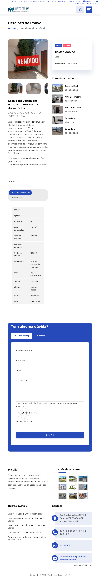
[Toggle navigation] (89, 9)
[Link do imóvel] (63, 479)
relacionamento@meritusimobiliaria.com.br (29, 1)
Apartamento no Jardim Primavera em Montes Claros (27, 538)
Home (12, 28)
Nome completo (24, 351)
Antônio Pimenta (73, 97)
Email (18, 370)
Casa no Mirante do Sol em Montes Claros (25, 519)
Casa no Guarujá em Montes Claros (25, 514)
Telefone (20, 360)
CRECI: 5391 (89, 1)
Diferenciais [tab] (16, 197)
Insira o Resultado (24, 421)
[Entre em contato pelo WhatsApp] (80, 9)
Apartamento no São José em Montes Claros (26, 526)
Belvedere (70, 118)
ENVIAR (50, 435)
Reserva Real (71, 86)
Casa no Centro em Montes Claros (24, 532)
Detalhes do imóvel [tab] (20, 192)
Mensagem (21, 380)
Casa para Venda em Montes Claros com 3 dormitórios (23, 104)
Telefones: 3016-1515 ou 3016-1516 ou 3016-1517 (65, 1)
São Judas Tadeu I (74, 107)
